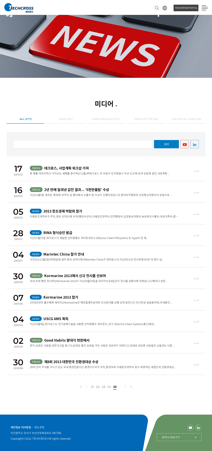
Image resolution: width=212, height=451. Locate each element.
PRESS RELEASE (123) (106, 118)
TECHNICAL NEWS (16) (186, 118)
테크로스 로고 (18, 8)
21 (92, 386)
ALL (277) (26, 118)
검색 (166, 144)
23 (103, 386)
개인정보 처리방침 (21, 427)
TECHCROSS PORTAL (186, 8)
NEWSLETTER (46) (146, 118)
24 (109, 386)
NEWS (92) (66, 118)
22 (98, 386)
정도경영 (39, 427)
